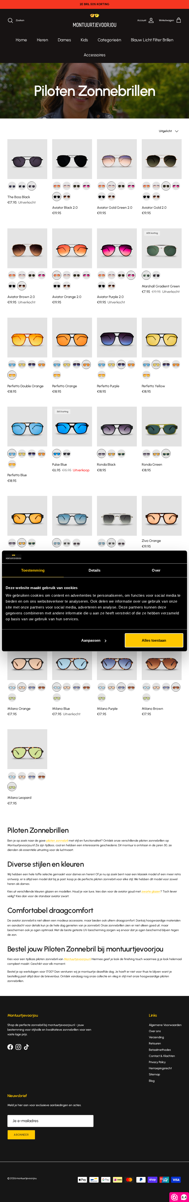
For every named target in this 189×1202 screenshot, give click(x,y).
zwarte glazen (151, 891)
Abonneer (21, 1134)
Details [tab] (95, 570)
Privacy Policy (157, 1062)
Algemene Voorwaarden (165, 1025)
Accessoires (94, 54)
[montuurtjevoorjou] (94, 20)
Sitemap (154, 1074)
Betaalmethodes (160, 1050)
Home (21, 39)
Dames (64, 39)
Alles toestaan (154, 640)
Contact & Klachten (162, 1056)
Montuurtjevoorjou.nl (77, 959)
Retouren (155, 1043)
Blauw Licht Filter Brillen (152, 39)
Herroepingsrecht (160, 1068)
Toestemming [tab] (33, 570)
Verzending (156, 1037)
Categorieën (109, 39)
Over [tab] (156, 570)
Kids (84, 39)
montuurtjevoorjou (26, 1178)
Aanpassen (90, 640)
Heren (42, 39)
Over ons (155, 1031)
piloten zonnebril (57, 840)
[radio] (11, 186)
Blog (152, 1081)
